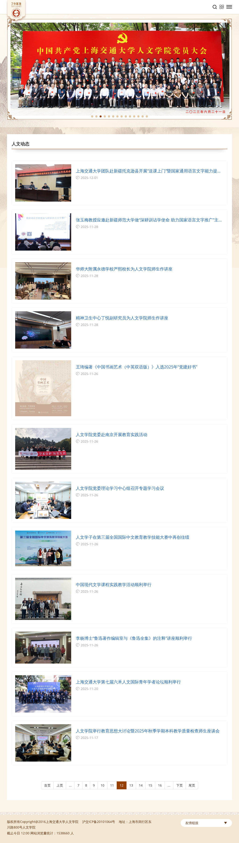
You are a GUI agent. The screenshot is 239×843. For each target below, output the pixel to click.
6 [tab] (113, 116)
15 (150, 785)
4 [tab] (105, 116)
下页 (179, 785)
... (70, 785)
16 (160, 785)
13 (131, 785)
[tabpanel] (119, 69)
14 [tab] (147, 116)
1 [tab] (92, 116)
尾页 (192, 785)
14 (141, 785)
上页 (59, 785)
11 (112, 785)
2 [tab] (96, 116)
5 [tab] (109, 116)
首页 (47, 785)
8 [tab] (122, 116)
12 (121, 785)
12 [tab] (138, 116)
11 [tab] (134, 116)
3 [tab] (101, 116)
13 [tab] (143, 116)
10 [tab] (130, 116)
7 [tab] (117, 116)
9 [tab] (126, 116)
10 (102, 785)
